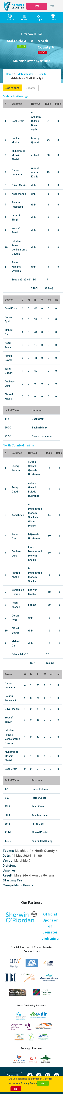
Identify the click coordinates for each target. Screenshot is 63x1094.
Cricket (10, 19)
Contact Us (13, 1075)
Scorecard (12, 88)
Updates (31, 88)
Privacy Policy (29, 1083)
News (24, 19)
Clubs (53, 19)
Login (39, 19)
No (15, 1088)
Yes (43, 1083)
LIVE (37, 6)
